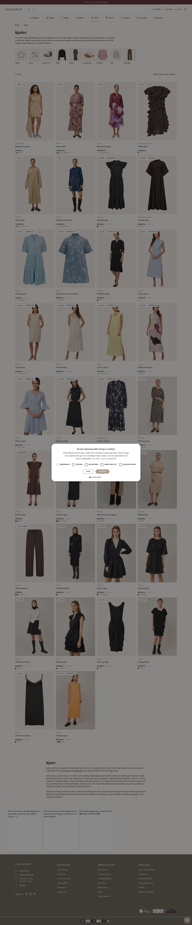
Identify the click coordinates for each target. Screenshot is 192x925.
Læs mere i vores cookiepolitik (104, 459)
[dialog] (96, 462)
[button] (96, 477)
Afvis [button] (88, 471)
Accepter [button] (102, 471)
